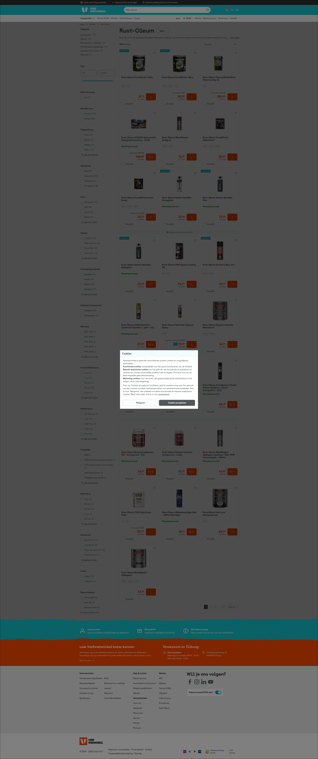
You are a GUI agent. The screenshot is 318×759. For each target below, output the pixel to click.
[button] (177, 403)
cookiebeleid (163, 394)
